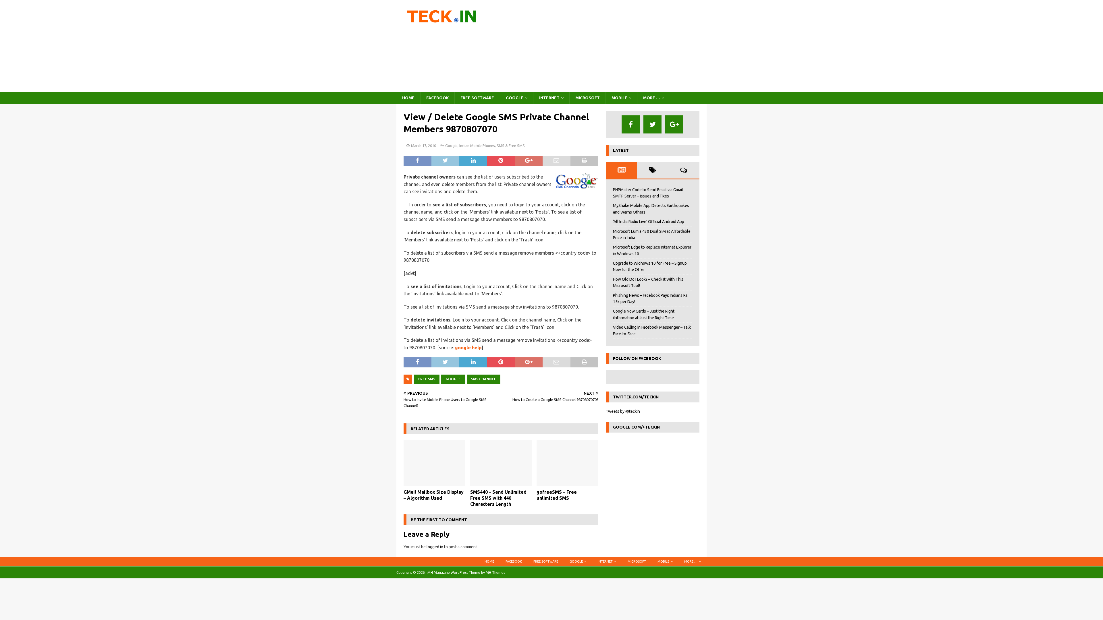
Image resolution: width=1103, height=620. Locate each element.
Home (408, 98)
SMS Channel (483, 379)
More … (651, 98)
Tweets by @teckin (623, 411)
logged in (435, 547)
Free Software (477, 98)
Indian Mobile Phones (477, 146)
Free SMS (426, 379)
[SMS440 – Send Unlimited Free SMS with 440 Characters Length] (501, 463)
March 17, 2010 (423, 146)
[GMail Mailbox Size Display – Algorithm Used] (434, 463)
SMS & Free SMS (511, 146)
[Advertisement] (601, 46)
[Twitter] (652, 124)
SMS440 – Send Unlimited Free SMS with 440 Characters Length (498, 498)
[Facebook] (631, 124)
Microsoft (587, 98)
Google (514, 98)
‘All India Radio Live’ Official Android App (648, 221)
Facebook (437, 98)
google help (468, 347)
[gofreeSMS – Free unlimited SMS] (567, 463)
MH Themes (495, 572)
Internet (549, 98)
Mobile (619, 98)
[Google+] (674, 124)
